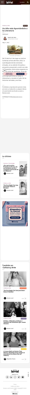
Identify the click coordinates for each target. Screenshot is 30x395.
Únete (15, 384)
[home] (10, 2)
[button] (2, 2)
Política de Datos (15, 386)
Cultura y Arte (6, 25)
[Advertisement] (15, 137)
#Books (25, 25)
